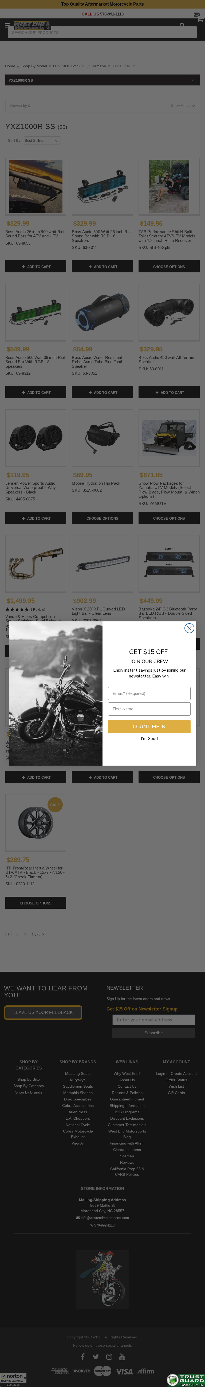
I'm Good (149, 738)
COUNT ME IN (149, 726)
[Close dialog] (189, 628)
